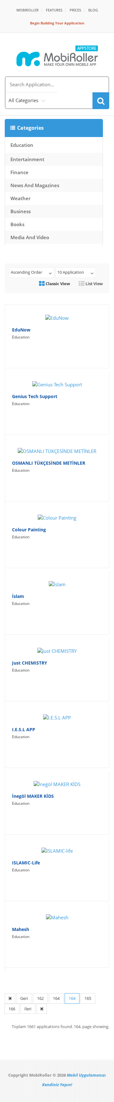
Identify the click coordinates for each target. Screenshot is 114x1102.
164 (56, 998)
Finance (19, 172)
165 (88, 998)
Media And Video (29, 237)
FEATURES (54, 10)
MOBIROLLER (27, 10)
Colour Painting (29, 530)
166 (12, 1009)
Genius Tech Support (34, 396)
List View (94, 283)
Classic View (57, 283)
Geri (24, 998)
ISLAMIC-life (26, 863)
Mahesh (20, 929)
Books (17, 224)
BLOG (93, 10)
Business (20, 211)
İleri (27, 1009)
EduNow (21, 330)
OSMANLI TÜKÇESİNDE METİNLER (48, 463)
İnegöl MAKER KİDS (33, 796)
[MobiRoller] (57, 55)
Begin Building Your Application (57, 23)
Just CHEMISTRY (29, 663)
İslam (18, 596)
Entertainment (27, 159)
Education (21, 145)
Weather (20, 198)
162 (40, 998)
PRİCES (75, 10)
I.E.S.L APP (23, 729)
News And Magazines (34, 185)
